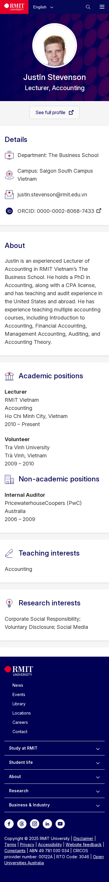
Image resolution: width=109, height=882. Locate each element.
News (17, 685)
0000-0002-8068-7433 (65, 211)
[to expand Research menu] (98, 790)
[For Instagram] (34, 823)
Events (18, 694)
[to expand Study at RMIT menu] (98, 748)
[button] (44, 6)
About (15, 776)
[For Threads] (21, 823)
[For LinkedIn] (47, 823)
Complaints (15, 850)
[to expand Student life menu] (98, 762)
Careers (20, 722)
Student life (21, 762)
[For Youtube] (60, 823)
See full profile (51, 112)
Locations (21, 713)
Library (19, 703)
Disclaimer (83, 838)
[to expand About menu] (98, 776)
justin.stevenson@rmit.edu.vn (52, 194)
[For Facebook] (9, 823)
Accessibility (50, 844)
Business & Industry (29, 804)
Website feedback (84, 844)
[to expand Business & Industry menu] (98, 805)
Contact (19, 731)
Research (18, 790)
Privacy (27, 844)
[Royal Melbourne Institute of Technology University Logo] (14, 7)
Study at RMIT (23, 748)
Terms (10, 844)
